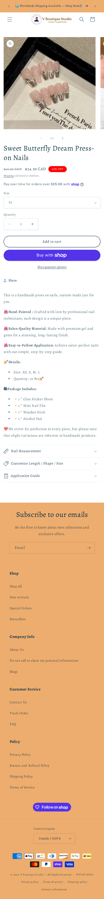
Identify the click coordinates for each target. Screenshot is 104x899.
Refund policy (85, 874)
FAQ (13, 724)
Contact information (54, 889)
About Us (17, 649)
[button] (9, 19)
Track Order (19, 713)
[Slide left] (41, 138)
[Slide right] (62, 138)
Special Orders (21, 608)
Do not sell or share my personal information (44, 660)
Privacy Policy (20, 754)
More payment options (52, 267)
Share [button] (12, 280)
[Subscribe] (88, 548)
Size (7, 193)
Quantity (10, 214)
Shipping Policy (21, 776)
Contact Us (18, 702)
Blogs (14, 671)
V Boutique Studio (32, 874)
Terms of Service (22, 787)
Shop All (16, 586)
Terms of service (53, 882)
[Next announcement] (95, 6)
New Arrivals (19, 597)
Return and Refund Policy (29, 765)
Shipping (9, 175)
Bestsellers (18, 619)
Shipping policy (77, 882)
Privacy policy (30, 882)
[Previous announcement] (9, 6)
